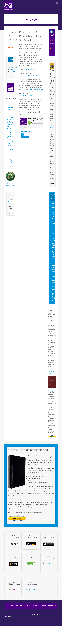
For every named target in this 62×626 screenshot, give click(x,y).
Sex (53, 267)
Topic (23, 135)
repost (53, 264)
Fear (53, 229)
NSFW (53, 251)
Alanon (54, 211)
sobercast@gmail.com (30, 69)
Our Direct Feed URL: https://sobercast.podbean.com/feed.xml (31, 605)
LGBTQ (54, 238)
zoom (53, 300)
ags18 (53, 209)
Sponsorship (55, 269)
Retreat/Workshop (56, 265)
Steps (23, 133)
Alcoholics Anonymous (40, 614)
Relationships (55, 262)
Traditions (54, 278)
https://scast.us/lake (36, 89)
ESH (53, 227)
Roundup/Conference (25, 131)
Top (56, 614)
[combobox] (10, 89)
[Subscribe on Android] (31, 563)
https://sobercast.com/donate (28, 75)
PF (52, 260)
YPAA (53, 298)
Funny (53, 231)
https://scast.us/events (26, 95)
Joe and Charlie (54, 234)
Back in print (51, 391)
